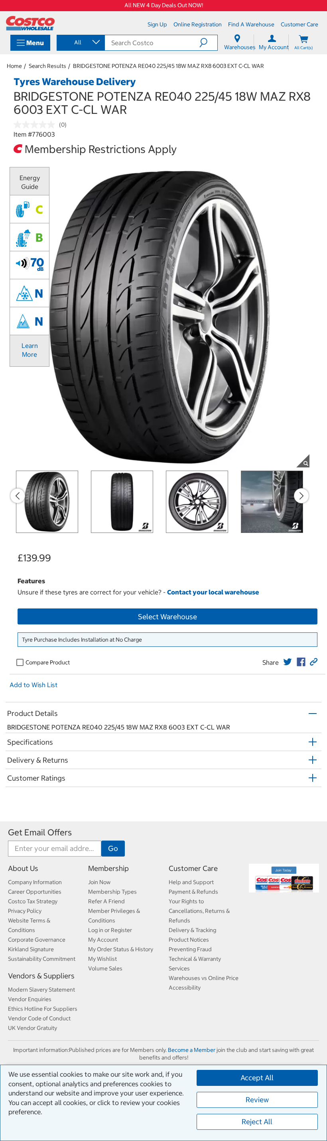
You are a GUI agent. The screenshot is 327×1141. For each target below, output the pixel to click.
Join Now (99, 882)
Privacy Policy (24, 910)
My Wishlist (102, 958)
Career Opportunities (34, 891)
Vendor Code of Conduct (39, 1018)
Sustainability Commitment (41, 958)
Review (257, 1099)
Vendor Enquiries (29, 999)
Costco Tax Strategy (32, 901)
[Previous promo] (17, 495)
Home (14, 66)
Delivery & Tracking (192, 930)
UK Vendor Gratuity (32, 1028)
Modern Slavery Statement (41, 989)
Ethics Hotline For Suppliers (42, 1008)
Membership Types (112, 891)
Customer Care (193, 868)
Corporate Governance (36, 939)
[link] (287, 662)
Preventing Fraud (190, 949)
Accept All (257, 1077)
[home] (30, 23)
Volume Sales (105, 968)
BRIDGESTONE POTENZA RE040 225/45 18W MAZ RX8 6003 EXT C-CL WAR (168, 66)
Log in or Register (110, 930)
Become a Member (191, 1050)
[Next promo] (301, 495)
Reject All (257, 1121)
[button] (208, 42)
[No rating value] (36, 124)
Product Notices (189, 939)
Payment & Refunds (193, 891)
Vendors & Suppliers (41, 975)
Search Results (47, 66)
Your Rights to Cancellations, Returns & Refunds (199, 911)
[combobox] (80, 42)
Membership (108, 868)
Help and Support (191, 882)
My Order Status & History (120, 949)
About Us (23, 868)
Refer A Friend (106, 901)
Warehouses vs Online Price (203, 978)
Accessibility (185, 987)
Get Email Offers (40, 832)
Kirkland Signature (31, 949)
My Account (103, 939)
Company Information (35, 882)
